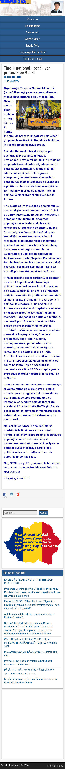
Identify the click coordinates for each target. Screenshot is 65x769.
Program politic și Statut (32, 52)
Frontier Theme (55, 765)
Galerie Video (32, 39)
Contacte (32, 19)
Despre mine (32, 26)
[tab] (5, 495)
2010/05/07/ (13, 81)
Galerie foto (32, 32)
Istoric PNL (32, 45)
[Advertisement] (32, 724)
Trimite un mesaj (32, 58)
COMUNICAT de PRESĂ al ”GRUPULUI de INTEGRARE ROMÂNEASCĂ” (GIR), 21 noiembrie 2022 (30, 643)
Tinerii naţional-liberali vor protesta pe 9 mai (27, 70)
